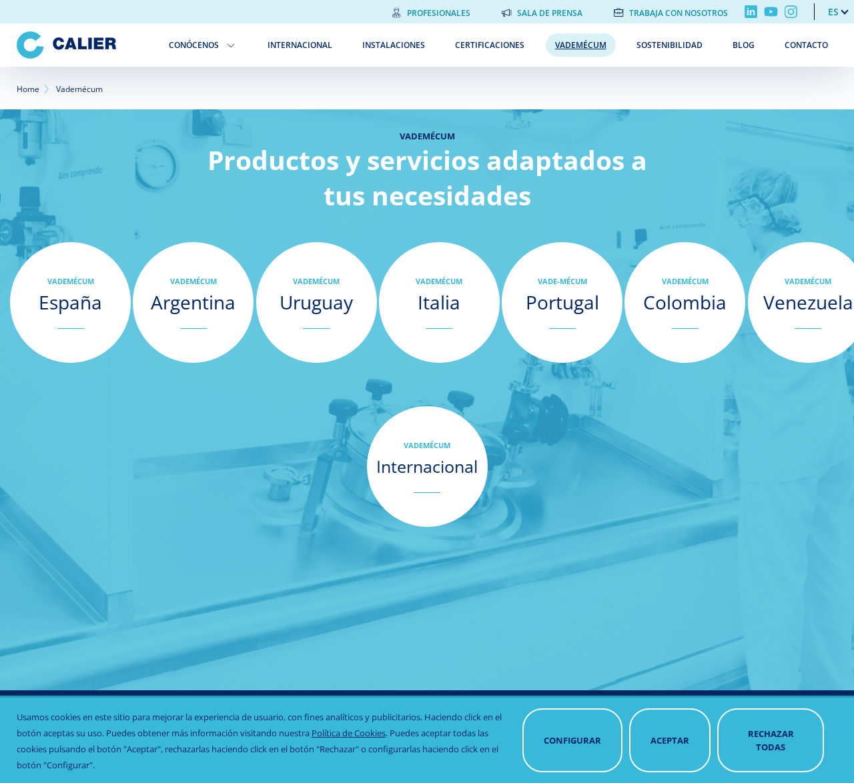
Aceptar (670, 740)
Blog (744, 45)
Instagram (791, 11)
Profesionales (438, 13)
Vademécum (580, 45)
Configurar (572, 740)
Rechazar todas (771, 740)
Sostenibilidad (669, 45)
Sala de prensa (549, 13)
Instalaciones (393, 45)
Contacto (806, 45)
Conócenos (194, 45)
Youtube (771, 12)
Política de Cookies (349, 733)
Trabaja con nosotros (678, 13)
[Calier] (83, 45)
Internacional (300, 45)
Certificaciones (489, 45)
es (833, 11)
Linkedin (751, 11)
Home (28, 89)
